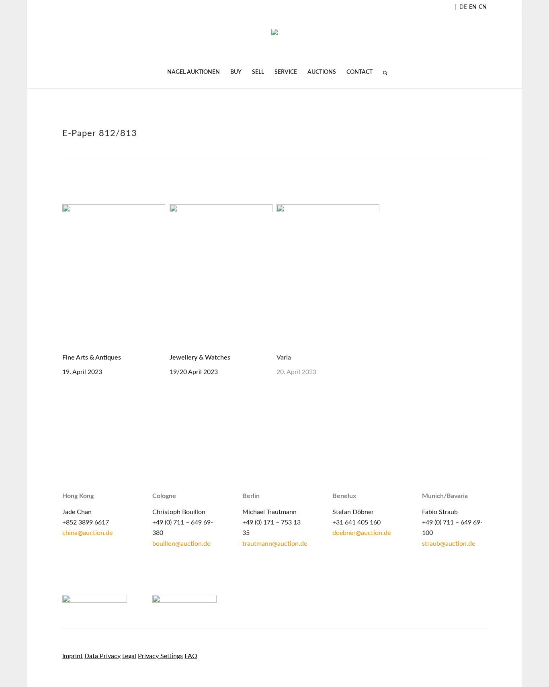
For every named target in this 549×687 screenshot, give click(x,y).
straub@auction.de (448, 544)
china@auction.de (87, 533)
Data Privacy (102, 656)
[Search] (382, 72)
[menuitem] (193, 72)
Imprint (72, 656)
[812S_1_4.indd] (113, 277)
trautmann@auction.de (274, 544)
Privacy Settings (160, 656)
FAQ (190, 656)
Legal (129, 656)
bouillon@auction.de (181, 544)
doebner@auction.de (361, 533)
